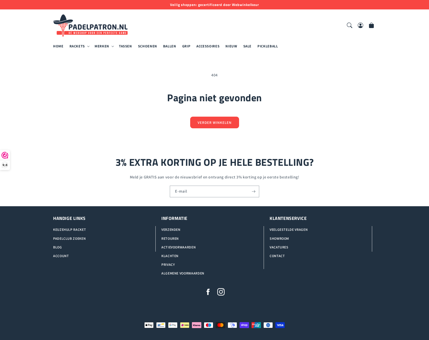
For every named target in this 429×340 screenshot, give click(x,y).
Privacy (168, 265)
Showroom (279, 238)
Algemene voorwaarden (182, 273)
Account (61, 256)
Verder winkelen (215, 122)
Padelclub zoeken (69, 238)
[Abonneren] (253, 191)
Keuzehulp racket (69, 230)
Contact (277, 256)
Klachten (170, 256)
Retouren (170, 238)
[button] (79, 46)
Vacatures (279, 247)
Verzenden (170, 230)
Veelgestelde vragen (289, 230)
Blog (57, 247)
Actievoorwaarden (178, 247)
